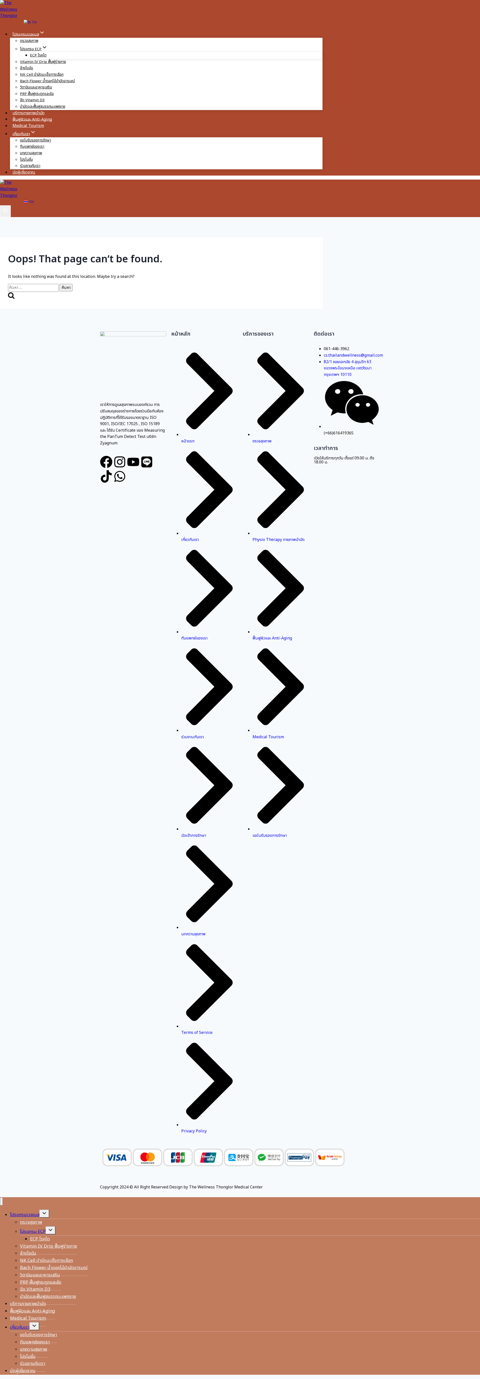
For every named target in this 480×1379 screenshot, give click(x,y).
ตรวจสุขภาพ (29, 41)
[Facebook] (106, 462)
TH (33, 22)
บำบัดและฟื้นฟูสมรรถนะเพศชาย (42, 107)
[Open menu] (5, 211)
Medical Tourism (28, 126)
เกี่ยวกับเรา (20, 1327)
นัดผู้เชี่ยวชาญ (23, 172)
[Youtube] (133, 462)
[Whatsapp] (120, 476)
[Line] (146, 462)
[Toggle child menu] (44, 1213)
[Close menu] (1, 1201)
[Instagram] (120, 462)
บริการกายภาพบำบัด (28, 113)
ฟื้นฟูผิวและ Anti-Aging (32, 119)
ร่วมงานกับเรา (30, 166)
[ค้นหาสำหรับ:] (34, 288)
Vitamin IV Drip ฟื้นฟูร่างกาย (43, 62)
